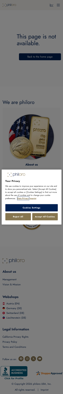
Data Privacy (23, 198)
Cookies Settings (31, 207)
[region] (31, 197)
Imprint (33, 198)
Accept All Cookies (45, 216)
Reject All (18, 216)
